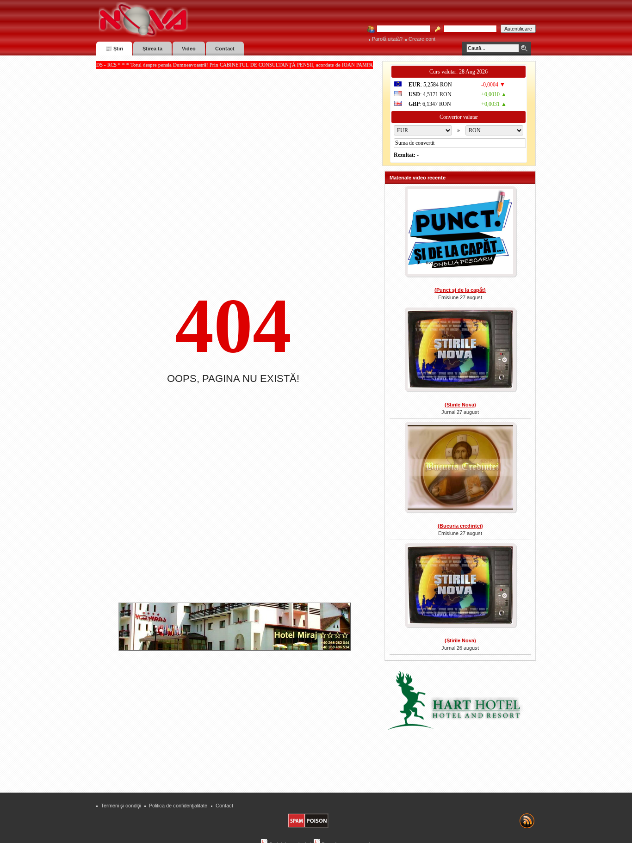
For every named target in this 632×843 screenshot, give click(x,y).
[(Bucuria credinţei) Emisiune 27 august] (460, 468)
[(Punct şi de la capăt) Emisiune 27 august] (460, 232)
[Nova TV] (224, 19)
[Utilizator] (400, 29)
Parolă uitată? (387, 39)
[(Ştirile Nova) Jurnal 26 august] (460, 586)
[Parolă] (467, 29)
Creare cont (422, 39)
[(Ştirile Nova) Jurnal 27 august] (460, 351)
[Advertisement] (239, 717)
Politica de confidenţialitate (178, 805)
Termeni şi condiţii (121, 805)
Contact (224, 805)
